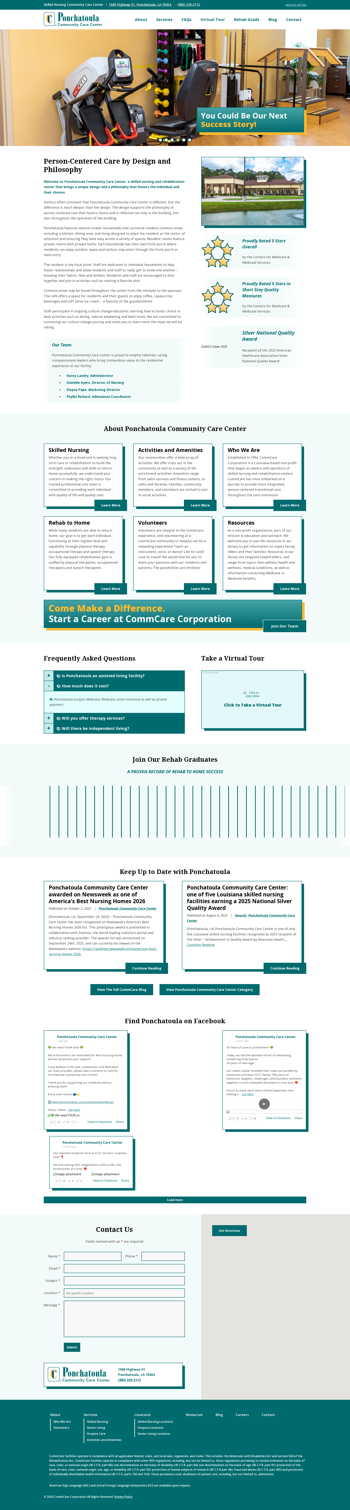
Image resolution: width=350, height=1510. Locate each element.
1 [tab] (160, 140)
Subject (53, 1280)
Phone (131, 1256)
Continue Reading (146, 968)
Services (164, 19)
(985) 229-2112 (189, 4)
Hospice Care (96, 1434)
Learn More (110, 505)
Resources (194, 1414)
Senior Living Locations (154, 1434)
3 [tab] (172, 140)
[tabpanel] (175, 87)
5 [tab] (184, 140)
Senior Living (96, 1428)
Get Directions (229, 1231)
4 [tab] (178, 140)
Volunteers (61, 1428)
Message (52, 1305)
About (141, 19)
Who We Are (62, 1422)
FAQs (186, 19)
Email (54, 1268)
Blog (272, 19)
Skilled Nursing (97, 1422)
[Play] (264, 1104)
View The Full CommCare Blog (121, 989)
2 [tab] (166, 140)
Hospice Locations (150, 1428)
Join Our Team (284, 626)
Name (54, 1256)
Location (52, 1293)
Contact (294, 19)
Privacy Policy (123, 1497)
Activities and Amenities (104, 1440)
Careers (242, 1414)
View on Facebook (100, 1122)
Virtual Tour (213, 19)
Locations (142, 1414)
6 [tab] (190, 140)
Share (120, 1122)
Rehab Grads (246, 19)
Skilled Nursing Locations (155, 1422)
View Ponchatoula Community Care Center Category (209, 989)
